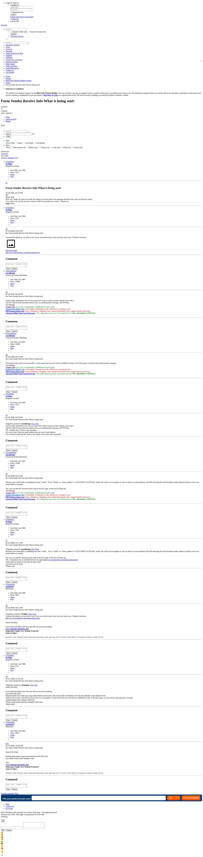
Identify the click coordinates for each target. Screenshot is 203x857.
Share (12, 174)
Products (9, 49)
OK (3, 821)
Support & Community (14, 60)
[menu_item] (101, 833)
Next (16, 158)
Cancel (14, 269)
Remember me (18, 12)
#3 (7, 292)
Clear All (4, 154)
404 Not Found (11, 250)
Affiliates (9, 58)
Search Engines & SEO (14, 53)
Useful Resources (12, 68)
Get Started (10, 72)
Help (7, 804)
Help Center (10, 64)
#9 (7, 677)
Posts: (12, 172)
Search (13, 34)
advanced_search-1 (13, 45)
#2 (7, 229)
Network (9, 51)
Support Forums (12, 62)
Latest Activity (11, 119)
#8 (7, 606)
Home (8, 47)
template (11, 158)
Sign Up (15, 19)
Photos (8, 121)
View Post (35, 424)
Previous (4, 158)
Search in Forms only (38, 32)
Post (12, 177)
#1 (7, 183)
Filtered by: (5, 151)
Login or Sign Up (12, 3)
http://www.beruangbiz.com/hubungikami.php (23, 253)
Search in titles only (20, 32)
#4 (7, 355)
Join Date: (14, 170)
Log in (13, 15)
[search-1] (28, 43)
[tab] (104, 117)
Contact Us (10, 70)
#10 (7, 744)
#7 (7, 541)
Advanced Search (16, 36)
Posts (8, 117)
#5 (7, 415)
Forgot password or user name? (22, 17)
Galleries (9, 55)
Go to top (9, 808)
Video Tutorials (11, 66)
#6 (7, 474)
